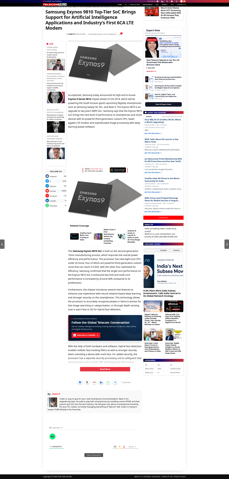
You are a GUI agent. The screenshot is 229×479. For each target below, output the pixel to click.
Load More (163, 218)
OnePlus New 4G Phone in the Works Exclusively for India (162, 179)
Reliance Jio (149, 372)
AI (126, 4)
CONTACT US (181, 4)
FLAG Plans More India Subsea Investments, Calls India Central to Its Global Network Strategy (162, 293)
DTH (157, 4)
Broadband (147, 4)
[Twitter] (87, 382)
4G (171, 365)
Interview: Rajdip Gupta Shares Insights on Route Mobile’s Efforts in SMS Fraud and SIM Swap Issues (173, 348)
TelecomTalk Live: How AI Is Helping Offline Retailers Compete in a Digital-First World (172, 318)
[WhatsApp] (108, 382)
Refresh (149, 117)
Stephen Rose (52, 136)
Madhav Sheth (53, 110)
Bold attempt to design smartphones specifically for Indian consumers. (55, 117)
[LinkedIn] (101, 382)
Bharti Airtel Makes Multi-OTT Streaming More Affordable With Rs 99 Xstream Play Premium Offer (171, 13)
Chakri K (71, 34)
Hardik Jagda (52, 47)
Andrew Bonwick (54, 74)
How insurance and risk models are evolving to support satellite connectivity (55, 86)
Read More (105, 369)
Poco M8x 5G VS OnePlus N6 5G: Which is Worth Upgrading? (163, 120)
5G (159, 365)
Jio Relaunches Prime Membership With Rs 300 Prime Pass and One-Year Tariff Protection (163, 160)
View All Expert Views (163, 104)
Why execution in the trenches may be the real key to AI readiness (55, 143)
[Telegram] (115, 382)
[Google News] (126, 382)
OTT (172, 4)
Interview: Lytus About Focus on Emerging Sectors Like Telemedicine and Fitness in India (153, 347)
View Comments (94, 455)
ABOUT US (138, 477)
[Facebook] (80, 382)
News (120, 4)
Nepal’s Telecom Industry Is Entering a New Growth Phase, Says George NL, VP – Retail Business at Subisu (153, 319)
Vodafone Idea (175, 369)
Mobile (165, 4)
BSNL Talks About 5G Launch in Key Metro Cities (161, 140)
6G (146, 365)
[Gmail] (94, 382)
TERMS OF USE (167, 477)
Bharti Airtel (149, 369)
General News (175, 372)
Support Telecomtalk (53, 1)
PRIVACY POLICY (180, 477)
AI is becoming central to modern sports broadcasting (55, 54)
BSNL (159, 369)
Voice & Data (135, 4)
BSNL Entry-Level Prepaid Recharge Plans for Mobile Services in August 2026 (161, 199)
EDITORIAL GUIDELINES (151, 477)
